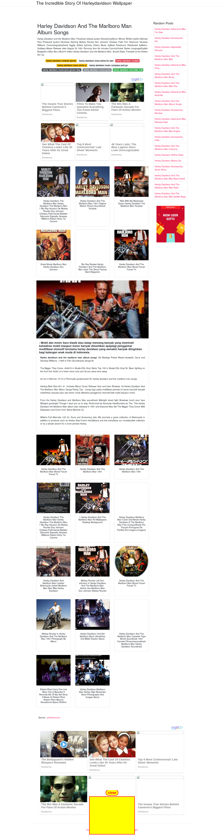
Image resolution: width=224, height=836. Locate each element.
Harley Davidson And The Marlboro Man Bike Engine (167, 129)
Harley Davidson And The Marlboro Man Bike (167, 57)
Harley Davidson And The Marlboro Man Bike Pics (167, 84)
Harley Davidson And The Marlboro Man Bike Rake (167, 186)
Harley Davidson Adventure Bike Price (170, 66)
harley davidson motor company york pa (108, 65)
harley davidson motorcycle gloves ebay (62, 69)
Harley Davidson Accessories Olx (169, 39)
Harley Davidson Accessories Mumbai (169, 111)
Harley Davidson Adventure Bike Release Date (170, 120)
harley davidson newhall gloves (61, 60)
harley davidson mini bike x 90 (128, 69)
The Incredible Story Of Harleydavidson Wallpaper (84, 3)
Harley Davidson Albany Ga (168, 160)
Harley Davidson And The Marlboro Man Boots (167, 75)
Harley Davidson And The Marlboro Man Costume (167, 147)
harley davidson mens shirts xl (72, 65)
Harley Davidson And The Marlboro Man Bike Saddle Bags (170, 195)
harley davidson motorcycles (97, 69)
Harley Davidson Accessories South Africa (169, 168)
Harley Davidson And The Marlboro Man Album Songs (168, 102)
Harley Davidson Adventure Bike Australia (170, 93)
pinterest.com (53, 717)
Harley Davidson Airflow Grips (169, 154)
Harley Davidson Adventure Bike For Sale (170, 30)
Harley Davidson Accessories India (169, 138)
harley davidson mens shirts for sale (96, 60)
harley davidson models (127, 60)
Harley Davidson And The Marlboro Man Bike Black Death (170, 177)
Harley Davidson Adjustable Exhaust (168, 48)
